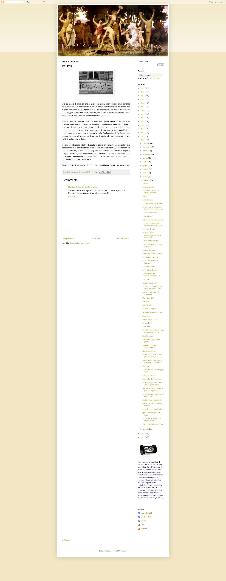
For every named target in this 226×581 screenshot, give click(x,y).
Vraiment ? (146, 279)
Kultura (145, 183)
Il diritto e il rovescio (150, 257)
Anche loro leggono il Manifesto (150, 293)
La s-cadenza (147, 323)
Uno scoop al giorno (149, 319)
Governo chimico (148, 351)
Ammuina (146, 316)
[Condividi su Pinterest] (110, 172)
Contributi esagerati (149, 309)
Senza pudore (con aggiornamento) (149, 346)
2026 (143, 88)
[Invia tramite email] (100, 172)
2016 (143, 125)
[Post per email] (95, 172)
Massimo (71, 187)
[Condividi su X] (105, 172)
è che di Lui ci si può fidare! (153, 409)
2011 (143, 434)
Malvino (144, 529)
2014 (143, 133)
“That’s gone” (147, 216)
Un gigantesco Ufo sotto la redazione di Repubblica (152, 361)
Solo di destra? (147, 200)
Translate (155, 78)
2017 (143, 122)
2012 (143, 140)
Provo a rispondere (149, 250)
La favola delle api (149, 270)
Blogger (123, 551)
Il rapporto (146, 366)
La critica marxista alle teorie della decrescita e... (152, 224)
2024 (143, 96)
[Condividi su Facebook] (107, 172)
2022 (143, 103)
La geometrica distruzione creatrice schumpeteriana (152, 208)
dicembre (146, 143)
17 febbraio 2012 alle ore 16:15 (87, 187)
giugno (146, 165)
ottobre (146, 151)
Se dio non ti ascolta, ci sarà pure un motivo (152, 356)
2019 (143, 114)
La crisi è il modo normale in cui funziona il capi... (152, 288)
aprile (145, 173)
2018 (143, 118)
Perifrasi (145, 302)
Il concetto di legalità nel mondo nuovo (151, 420)
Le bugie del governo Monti (152, 203)
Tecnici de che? (148, 298)
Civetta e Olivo (146, 517)
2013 (143, 136)
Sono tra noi (147, 327)
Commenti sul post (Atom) (80, 243)
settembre (147, 154)
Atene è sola (146, 305)
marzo (145, 177)
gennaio (146, 429)
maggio (146, 169)
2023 (143, 99)
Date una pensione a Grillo (152, 312)
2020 (143, 110)
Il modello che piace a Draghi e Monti (150, 191)
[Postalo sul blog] (102, 172)
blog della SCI (146, 513)
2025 (143, 92)
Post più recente (68, 239)
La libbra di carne (149, 229)
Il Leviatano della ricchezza (152, 254)
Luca (143, 525)
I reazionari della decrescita (152, 424)
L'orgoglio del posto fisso (151, 379)
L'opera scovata (148, 187)
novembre (147, 147)
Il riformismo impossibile (151, 400)
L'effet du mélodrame (150, 241)
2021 (143, 107)
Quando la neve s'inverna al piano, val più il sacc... (152, 389)
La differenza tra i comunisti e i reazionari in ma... (153, 331)
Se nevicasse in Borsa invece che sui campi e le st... (152, 384)
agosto (145, 158)
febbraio (146, 180)
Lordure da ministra (149, 213)
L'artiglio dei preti (149, 375)
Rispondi (71, 197)
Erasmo (144, 521)
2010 (143, 437)
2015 (143, 129)
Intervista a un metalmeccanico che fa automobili (151, 235)
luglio (145, 162)
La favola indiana (148, 267)
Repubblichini (147, 336)
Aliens (144, 196)
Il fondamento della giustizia (153, 220)
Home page (96, 239)
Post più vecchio (123, 239)
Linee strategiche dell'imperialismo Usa (151, 275)
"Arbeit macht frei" (149, 283)
